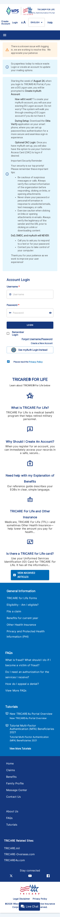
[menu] (4, 35)
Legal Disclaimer (21, 898)
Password (13, 305)
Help (50, 22)
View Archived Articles (26, 575)
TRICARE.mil (12, 848)
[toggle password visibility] (50, 312)
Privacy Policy (36, 362)
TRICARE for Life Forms (22, 598)
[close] (55, 50)
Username (13, 286)
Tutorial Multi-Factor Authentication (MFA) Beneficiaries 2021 (32, 729)
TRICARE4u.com (14, 860)
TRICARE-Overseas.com (19, 854)
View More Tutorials (20, 748)
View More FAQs (15, 690)
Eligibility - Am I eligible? (22, 604)
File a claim (14, 611)
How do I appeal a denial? (22, 683)
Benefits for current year (22, 618)
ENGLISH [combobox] (35, 22)
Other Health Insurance (21, 624)
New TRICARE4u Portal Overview (31, 713)
